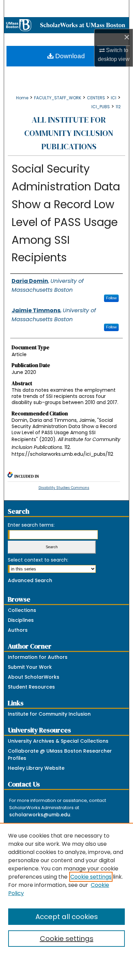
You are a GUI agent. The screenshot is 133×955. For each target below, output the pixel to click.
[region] (66, 889)
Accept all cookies (66, 916)
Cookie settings (91, 877)
